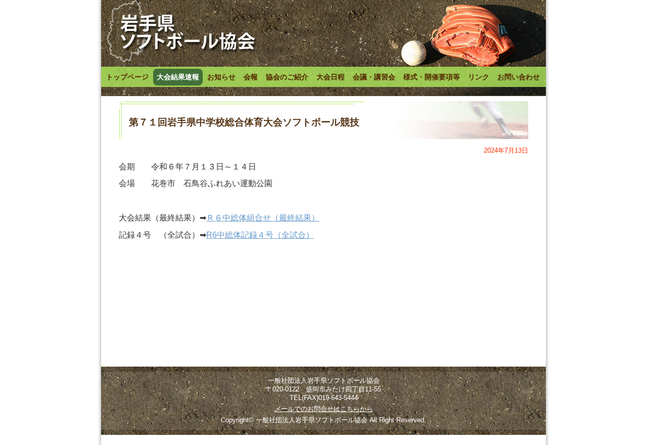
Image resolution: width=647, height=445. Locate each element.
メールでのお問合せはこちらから (323, 409)
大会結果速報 (178, 77)
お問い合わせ (518, 77)
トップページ (127, 77)
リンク (478, 77)
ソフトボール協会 (180, 32)
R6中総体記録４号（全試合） (260, 235)
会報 (251, 77)
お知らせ (221, 77)
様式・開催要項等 (431, 77)
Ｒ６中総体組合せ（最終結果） (262, 217)
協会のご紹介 (287, 77)
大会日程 (330, 77)
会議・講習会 (374, 77)
